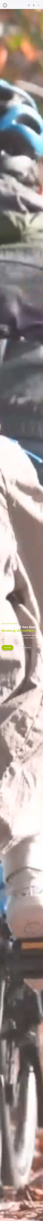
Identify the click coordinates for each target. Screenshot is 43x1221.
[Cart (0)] (34, 5)
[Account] (29, 5)
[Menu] (38, 5)
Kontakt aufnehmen (24, 647)
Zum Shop (7, 647)
